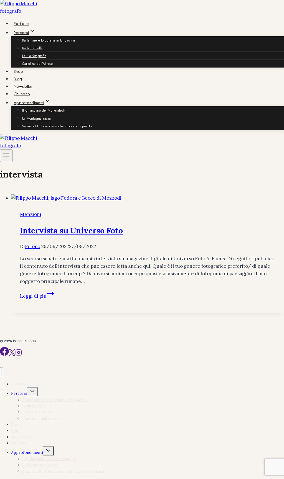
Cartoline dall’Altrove (37, 63)
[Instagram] (18, 354)
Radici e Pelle (32, 48)
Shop (18, 71)
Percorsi (19, 393)
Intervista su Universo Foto (71, 231)
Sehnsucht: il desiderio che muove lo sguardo (57, 126)
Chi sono (22, 94)
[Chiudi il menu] (1, 371)
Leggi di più (37, 296)
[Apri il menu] (6, 156)
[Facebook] (4, 354)
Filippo (32, 246)
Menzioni (30, 214)
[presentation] (147, 198)
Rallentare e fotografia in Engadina (48, 40)
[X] (12, 354)
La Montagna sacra (36, 118)
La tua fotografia (34, 55)
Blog (18, 79)
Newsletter (23, 86)
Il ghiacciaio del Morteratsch (43, 110)
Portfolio (21, 23)
